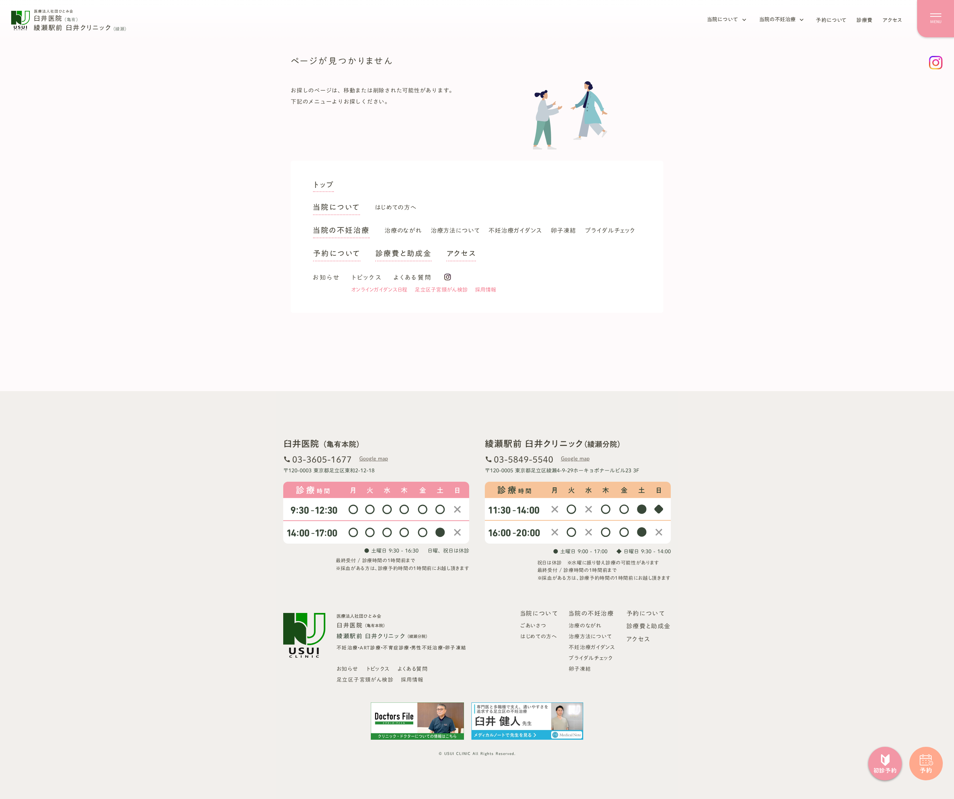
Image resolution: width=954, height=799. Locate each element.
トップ (323, 185)
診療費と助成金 (403, 254)
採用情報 (485, 289)
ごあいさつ (533, 625)
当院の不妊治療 (777, 19)
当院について (722, 19)
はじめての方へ (396, 207)
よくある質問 (413, 277)
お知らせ (327, 277)
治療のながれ (403, 230)
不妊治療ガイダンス (515, 230)
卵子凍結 (563, 230)
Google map (373, 458)
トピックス (367, 277)
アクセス (892, 20)
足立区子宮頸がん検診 (441, 289)
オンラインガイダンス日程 (379, 289)
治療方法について (455, 230)
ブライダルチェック (610, 230)
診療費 (864, 20)
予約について (831, 20)
